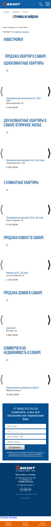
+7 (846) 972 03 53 (25, 482)
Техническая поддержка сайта (26, 494)
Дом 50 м (10, 328)
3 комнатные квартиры (21, 183)
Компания (15, 12)
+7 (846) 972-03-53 (41, 4)
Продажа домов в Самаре (23, 293)
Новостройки (13, 40)
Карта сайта (25, 498)
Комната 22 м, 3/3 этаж (17, 273)
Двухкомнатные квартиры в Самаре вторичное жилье (25, 123)
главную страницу (21, 32)
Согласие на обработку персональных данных (26, 453)
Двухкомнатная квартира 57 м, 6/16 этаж (25, 160)
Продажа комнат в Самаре (24, 238)
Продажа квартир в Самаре (25, 56)
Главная (6, 12)
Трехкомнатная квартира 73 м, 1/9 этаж (24, 217)
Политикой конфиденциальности (30, 456)
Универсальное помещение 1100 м (22, 387)
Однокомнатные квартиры (24, 63)
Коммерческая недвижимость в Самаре (22, 350)
